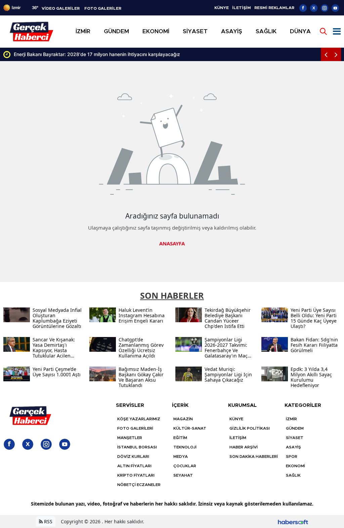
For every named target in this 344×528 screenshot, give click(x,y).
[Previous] (326, 54)
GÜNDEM (295, 428)
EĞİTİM (180, 438)
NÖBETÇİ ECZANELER (139, 485)
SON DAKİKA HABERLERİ (253, 456)
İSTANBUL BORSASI (137, 447)
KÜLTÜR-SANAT (189, 428)
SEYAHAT (183, 475)
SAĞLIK (293, 475)
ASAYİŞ (293, 447)
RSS (47, 521)
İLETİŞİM (241, 8)
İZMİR (291, 419)
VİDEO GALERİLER (61, 8)
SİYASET (294, 438)
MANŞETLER (129, 438)
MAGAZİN (183, 419)
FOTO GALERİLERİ (135, 428)
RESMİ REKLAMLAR (274, 8)
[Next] (336, 54)
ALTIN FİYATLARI (134, 466)
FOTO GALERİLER (102, 8)
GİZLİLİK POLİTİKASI (249, 428)
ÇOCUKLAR (184, 466)
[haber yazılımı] (293, 521)
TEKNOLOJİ (185, 447)
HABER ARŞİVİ (243, 447)
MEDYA (180, 456)
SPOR (291, 456)
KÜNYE (221, 8)
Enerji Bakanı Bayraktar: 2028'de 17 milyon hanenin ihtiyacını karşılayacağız (97, 54)
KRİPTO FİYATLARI (136, 475)
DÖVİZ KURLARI (133, 456)
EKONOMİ (295, 466)
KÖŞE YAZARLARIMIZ (138, 419)
